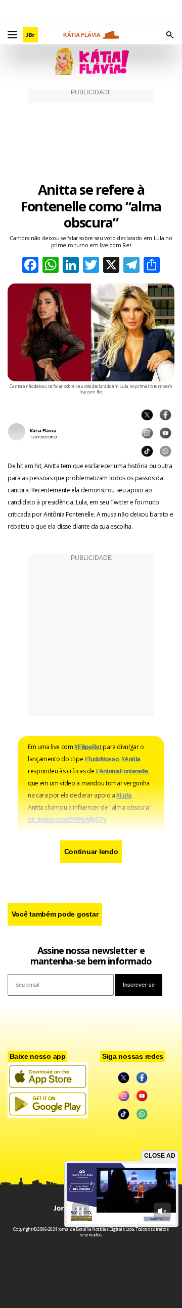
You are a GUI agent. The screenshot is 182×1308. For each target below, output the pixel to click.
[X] (111, 266)
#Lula (123, 795)
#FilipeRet (87, 747)
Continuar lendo (91, 852)
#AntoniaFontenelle (122, 771)
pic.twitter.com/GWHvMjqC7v (67, 819)
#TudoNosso (101, 759)
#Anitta (131, 759)
